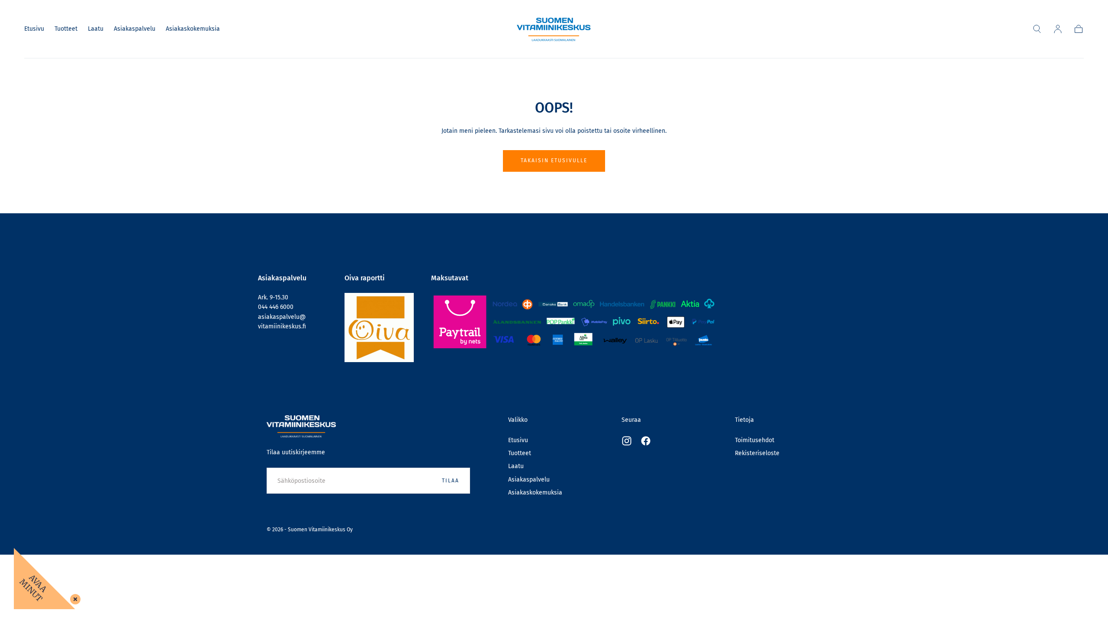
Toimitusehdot (754, 440)
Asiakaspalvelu (134, 29)
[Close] (73, 597)
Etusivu (34, 29)
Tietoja (744, 420)
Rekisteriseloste (757, 453)
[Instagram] (626, 440)
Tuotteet (66, 29)
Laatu (95, 29)
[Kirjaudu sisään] (1058, 29)
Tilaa (450, 481)
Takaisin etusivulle (554, 160)
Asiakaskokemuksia (193, 29)
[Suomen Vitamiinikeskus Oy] (301, 426)
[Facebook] (645, 440)
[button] (1037, 29)
